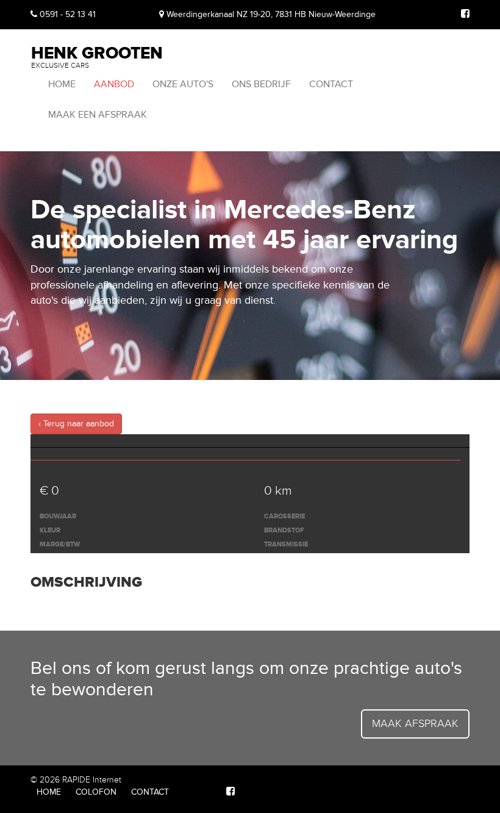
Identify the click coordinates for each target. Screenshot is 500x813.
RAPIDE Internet (91, 780)
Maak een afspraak (97, 115)
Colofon (96, 792)
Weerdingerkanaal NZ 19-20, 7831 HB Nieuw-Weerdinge (270, 14)
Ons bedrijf (261, 84)
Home (62, 84)
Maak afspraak (415, 723)
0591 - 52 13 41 (66, 14)
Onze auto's (182, 84)
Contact (331, 84)
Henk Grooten (97, 56)
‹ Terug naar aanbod (76, 423)
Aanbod (114, 84)
